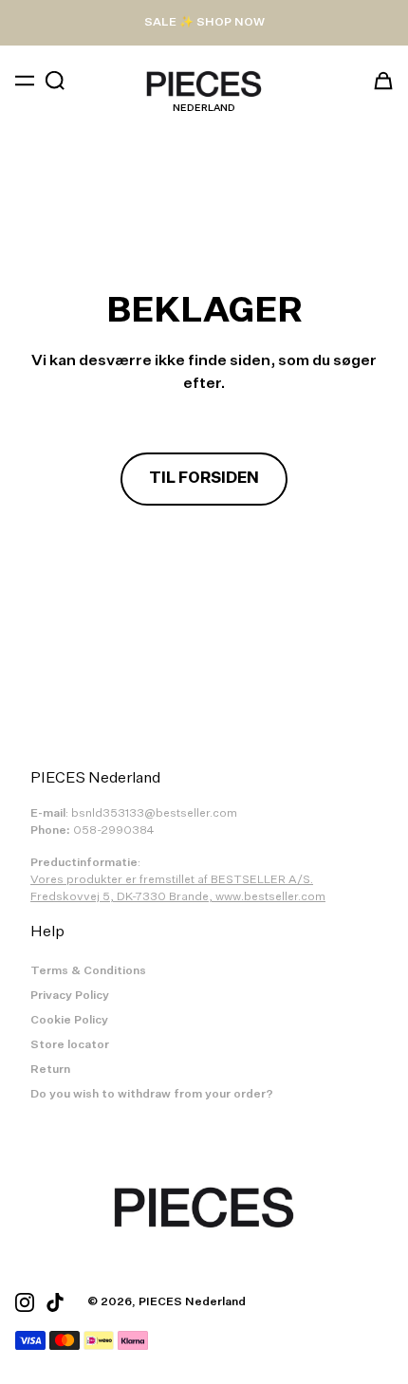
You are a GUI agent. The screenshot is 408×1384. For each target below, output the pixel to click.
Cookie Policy (69, 1020)
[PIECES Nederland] (203, 84)
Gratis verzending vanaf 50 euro (204, 22)
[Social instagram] (24, 1302)
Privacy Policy (69, 996)
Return (50, 1070)
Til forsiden (204, 479)
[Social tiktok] (55, 1302)
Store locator (69, 1045)
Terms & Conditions (88, 971)
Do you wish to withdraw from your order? (151, 1094)
